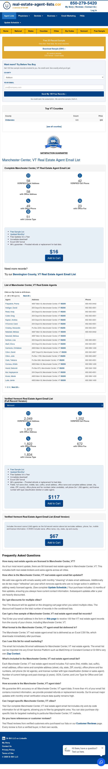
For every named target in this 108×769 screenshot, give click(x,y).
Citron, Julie (9, 356)
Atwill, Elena (10, 344)
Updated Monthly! (17, 234)
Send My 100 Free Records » (54, 93)
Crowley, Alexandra (12, 328)
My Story (69, 6)
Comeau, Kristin (11, 364)
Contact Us (90, 6)
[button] (24, 15)
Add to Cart (54, 258)
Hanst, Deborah (11, 368)
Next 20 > (15, 387)
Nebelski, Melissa (12, 332)
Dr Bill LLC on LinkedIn (16, 738)
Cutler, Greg (10, 315)
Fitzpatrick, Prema (12, 303)
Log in (94, 10)
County (7, 73)
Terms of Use (8, 753)
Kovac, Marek (10, 376)
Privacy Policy (8, 749)
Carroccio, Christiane (13, 348)
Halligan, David (11, 307)
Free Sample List (17, 231)
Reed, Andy (9, 311)
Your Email (9, 83)
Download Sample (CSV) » (54, 48)
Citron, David (10, 352)
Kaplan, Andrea (11, 320)
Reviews (79, 6)
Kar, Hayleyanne (11, 372)
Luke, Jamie (10, 380)
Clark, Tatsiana (11, 360)
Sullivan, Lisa (10, 340)
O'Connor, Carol (11, 323)
